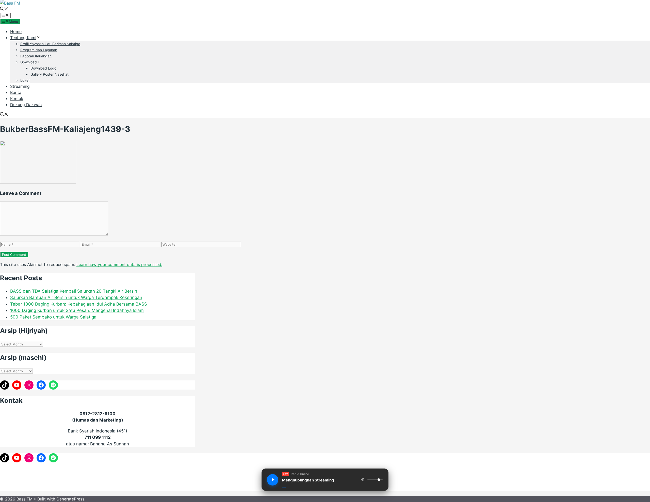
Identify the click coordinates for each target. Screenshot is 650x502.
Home (16, 31)
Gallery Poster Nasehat (49, 74)
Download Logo (43, 68)
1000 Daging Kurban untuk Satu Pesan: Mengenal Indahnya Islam (77, 310)
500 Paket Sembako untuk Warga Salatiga (53, 317)
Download (28, 62)
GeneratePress (70, 498)
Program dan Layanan (38, 50)
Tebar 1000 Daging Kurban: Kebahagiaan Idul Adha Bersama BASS (78, 304)
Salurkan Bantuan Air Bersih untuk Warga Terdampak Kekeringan (76, 297)
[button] (4, 9)
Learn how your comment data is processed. (119, 264)
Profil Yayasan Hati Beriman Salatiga (50, 44)
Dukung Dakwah (26, 104)
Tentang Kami (23, 37)
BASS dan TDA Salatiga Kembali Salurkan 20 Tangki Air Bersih (73, 291)
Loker (25, 80)
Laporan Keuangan (36, 56)
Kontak (16, 98)
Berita (15, 92)
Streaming (20, 86)
